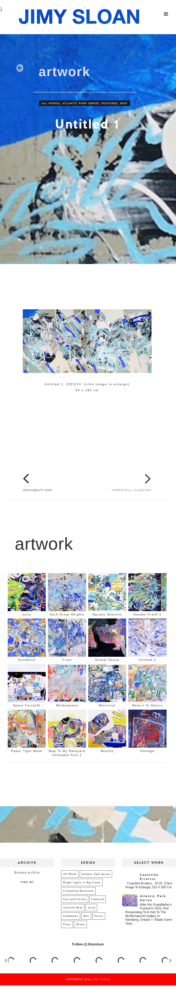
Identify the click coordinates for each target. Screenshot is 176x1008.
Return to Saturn (147, 705)
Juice (91, 907)
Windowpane (67, 705)
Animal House (107, 659)
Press (67, 924)
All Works (51, 103)
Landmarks (70, 916)
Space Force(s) (27, 705)
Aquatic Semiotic (107, 614)
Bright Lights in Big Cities (81, 882)
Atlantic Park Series (80, 103)
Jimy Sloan (101, 979)
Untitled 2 (147, 659)
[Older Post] (150, 526)
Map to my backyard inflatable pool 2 (67, 753)
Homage (147, 751)
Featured (109, 103)
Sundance (26, 659)
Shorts (80, 924)
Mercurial (107, 705)
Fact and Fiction (74, 899)
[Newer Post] (21, 526)
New (123, 103)
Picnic (98, 916)
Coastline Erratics (149, 877)
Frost (67, 659)
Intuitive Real (72, 907)
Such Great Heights (67, 614)
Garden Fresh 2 (147, 614)
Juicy (27, 614)
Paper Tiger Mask (26, 751)
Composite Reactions (78, 891)
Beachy (107, 751)
